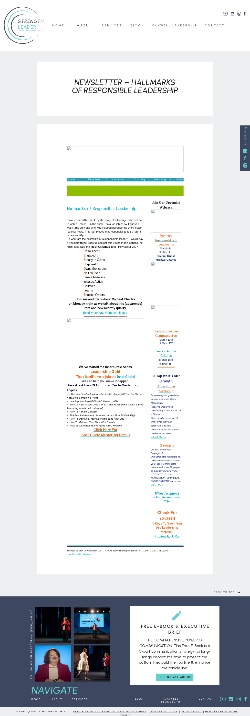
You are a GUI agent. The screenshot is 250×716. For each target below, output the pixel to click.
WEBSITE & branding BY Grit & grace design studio (109, 711)
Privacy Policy (192, 711)
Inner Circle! (126, 377)
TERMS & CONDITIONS (163, 711)
